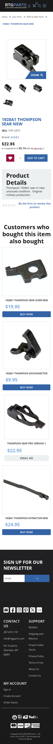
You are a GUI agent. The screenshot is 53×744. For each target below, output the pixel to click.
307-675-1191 (11, 632)
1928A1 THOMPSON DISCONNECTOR (26, 373)
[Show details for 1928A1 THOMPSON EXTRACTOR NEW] (26, 490)
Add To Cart (36, 158)
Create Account (12, 696)
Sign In (7, 689)
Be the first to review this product (35, 205)
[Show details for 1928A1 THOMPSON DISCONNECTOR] (26, 345)
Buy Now (26, 314)
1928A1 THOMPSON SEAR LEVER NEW (26, 300)
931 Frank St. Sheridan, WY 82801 (11, 650)
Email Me (26, 458)
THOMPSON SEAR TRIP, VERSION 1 (26, 443)
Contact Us (35, 675)
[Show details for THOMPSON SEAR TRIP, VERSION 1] (26, 417)
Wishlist (33, 627)
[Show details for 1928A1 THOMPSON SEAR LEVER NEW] (27, 272)
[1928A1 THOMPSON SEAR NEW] (8, 88)
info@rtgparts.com (14, 638)
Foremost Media (25, 739)
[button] (26, 148)
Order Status (11, 702)
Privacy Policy (36, 656)
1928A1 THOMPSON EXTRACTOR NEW (26, 518)
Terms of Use (36, 662)
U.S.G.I (15, 137)
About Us (34, 669)
